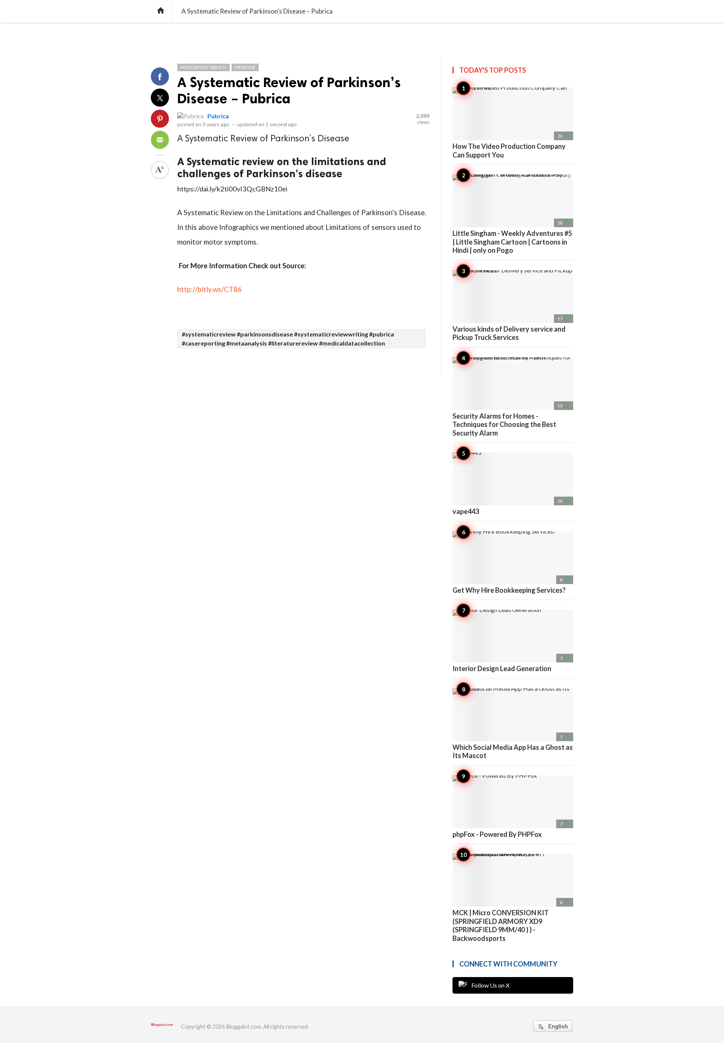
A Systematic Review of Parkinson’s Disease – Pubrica (289, 90)
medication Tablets (203, 67)
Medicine (245, 67)
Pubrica (218, 115)
